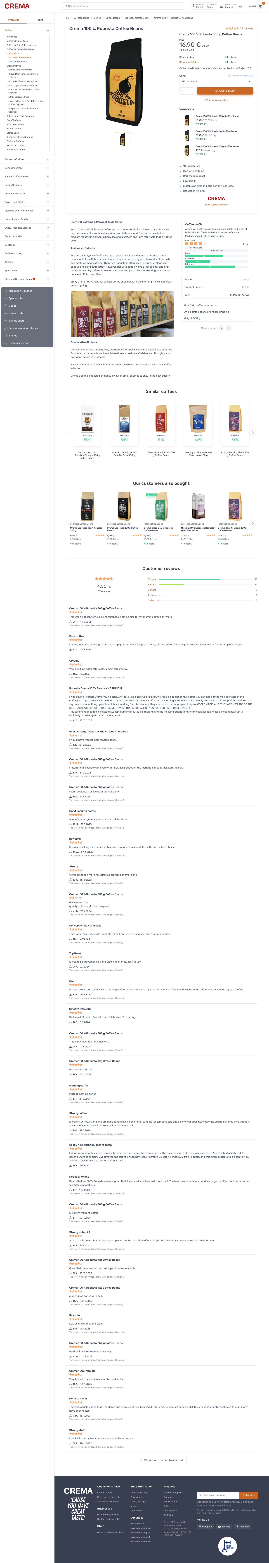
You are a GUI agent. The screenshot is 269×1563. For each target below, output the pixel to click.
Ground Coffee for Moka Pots (22, 81)
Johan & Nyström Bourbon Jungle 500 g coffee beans (87, 455)
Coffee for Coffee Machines (20, 49)
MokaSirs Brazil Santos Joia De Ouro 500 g (124, 454)
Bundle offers (16, 320)
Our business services (108, 1514)
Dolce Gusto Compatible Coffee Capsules (23, 91)
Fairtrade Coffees (15, 141)
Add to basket (227, 90)
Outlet (12, 305)
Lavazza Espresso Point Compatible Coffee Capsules (26, 103)
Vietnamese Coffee (16, 149)
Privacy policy (137, 1497)
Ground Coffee (14, 66)
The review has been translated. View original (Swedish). (97, 677)
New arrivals (16, 313)
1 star (151, 600)
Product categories (173, 1492)
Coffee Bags (13, 133)
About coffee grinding (242, 75)
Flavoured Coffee (15, 124)
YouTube (226, 1526)
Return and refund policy (109, 1497)
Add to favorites (218, 100)
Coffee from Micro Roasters (20, 116)
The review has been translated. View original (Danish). (96, 914)
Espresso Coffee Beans (19, 57)
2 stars (152, 595)
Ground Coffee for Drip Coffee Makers (23, 76)
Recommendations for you (24, 328)
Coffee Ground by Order (20, 69)
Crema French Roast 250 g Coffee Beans (161, 454)
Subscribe (249, 1495)
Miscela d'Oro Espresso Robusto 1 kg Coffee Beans (198, 529)
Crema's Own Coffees (17, 41)
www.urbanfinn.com (140, 1541)
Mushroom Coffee (15, 145)
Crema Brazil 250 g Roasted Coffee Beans (158, 529)
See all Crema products (216, 204)
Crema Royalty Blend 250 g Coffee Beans (235, 454)
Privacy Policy (249, 1510)
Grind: (216, 75)
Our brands (169, 1497)
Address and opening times (110, 1532)
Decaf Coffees (14, 120)
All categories (81, 17)
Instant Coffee (14, 128)
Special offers (17, 298)
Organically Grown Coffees (20, 137)
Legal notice (136, 1510)
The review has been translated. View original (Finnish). (96, 625)
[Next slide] (252, 432)
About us (134, 1506)
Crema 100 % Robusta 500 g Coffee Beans (217, 116)
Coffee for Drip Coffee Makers (21, 45)
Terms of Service (208, 1513)
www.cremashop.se (140, 1532)
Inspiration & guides (20, 290)
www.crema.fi (137, 1523)
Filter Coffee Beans (17, 61)
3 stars (152, 589)
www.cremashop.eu (140, 1528)
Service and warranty (108, 1501)
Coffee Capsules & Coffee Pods (22, 85)
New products (170, 1510)
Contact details (104, 1492)
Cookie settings (138, 1501)
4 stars (152, 584)
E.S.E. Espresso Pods (18, 97)
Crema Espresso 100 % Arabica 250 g (86, 529)
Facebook (244, 1526)
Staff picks (169, 1515)
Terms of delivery (138, 1492)
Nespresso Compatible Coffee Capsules (23, 110)
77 (246, 28)
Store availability (189, 62)
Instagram (207, 1526)
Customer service (19, 343)
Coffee (97, 17)
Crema (245, 279)
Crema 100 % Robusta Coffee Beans (173, 17)
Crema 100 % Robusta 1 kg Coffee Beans (216, 131)
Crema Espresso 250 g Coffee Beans (122, 529)
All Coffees (12, 36)
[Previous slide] (69, 432)
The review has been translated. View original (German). (97, 800)
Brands (13, 335)
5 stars (152, 579)
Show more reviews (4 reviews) (163, 1460)
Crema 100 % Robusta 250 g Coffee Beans (217, 146)
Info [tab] (40, 19)
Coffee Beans (13, 53)
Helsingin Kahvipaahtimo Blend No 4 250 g (198, 454)
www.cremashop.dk (140, 1537)
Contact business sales (108, 1519)
